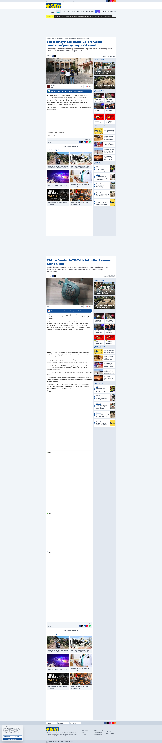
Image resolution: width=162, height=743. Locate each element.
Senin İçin (98, 11)
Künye (48, 1)
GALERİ (111, 11)
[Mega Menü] (47, 12)
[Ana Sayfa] (49, 12)
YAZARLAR (74, 723)
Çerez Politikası (98, 734)
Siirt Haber (52, 11)
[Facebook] (107, 1)
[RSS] (115, 1)
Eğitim (88, 11)
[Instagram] (111, 1)
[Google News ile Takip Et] (87, 86)
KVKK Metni (109, 731)
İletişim (59, 1)
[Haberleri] (59, 306)
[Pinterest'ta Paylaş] (87, 142)
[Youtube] (113, 1)
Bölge (64, 11)
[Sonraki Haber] (115, 16)
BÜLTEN (53, 86)
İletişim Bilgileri (110, 733)
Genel (68, 11)
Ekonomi (83, 11)
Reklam (54, 1)
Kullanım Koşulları (98, 730)
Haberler (48, 38)
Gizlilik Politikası (98, 732)
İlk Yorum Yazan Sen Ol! (70, 146)
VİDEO (104, 11)
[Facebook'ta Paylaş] (53, 56)
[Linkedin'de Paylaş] (85, 142)
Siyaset (73, 11)
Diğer (92, 11)
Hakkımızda (85, 730)
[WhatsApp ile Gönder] (90, 142)
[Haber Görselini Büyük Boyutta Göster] (69, 71)
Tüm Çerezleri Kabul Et (12, 739)
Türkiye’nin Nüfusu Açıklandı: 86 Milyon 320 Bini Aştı (69, 16)
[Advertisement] (81, 27)
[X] (109, 1)
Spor (78, 11)
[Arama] (115, 11)
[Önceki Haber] (113, 16)
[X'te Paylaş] (55, 56)
